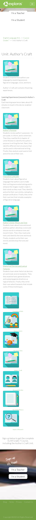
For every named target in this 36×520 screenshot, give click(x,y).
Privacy (19, 502)
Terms (11, 502)
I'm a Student (18, 19)
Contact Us (28, 502)
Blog (5, 502)
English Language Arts (11, 38)
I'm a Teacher (18, 13)
